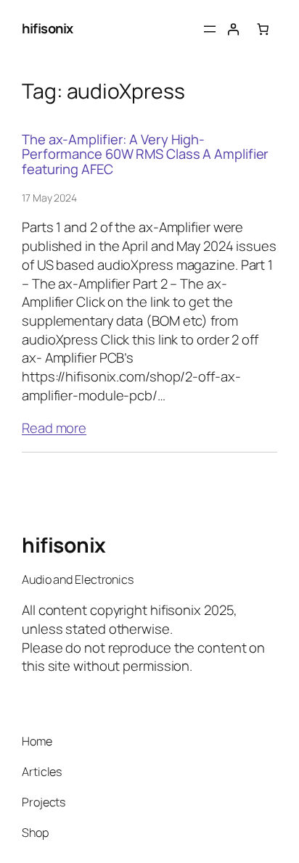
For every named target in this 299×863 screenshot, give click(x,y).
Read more (54, 428)
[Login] (232, 29)
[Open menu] (209, 29)
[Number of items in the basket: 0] (262, 29)
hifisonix (47, 28)
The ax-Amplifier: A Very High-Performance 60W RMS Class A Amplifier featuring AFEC (145, 154)
